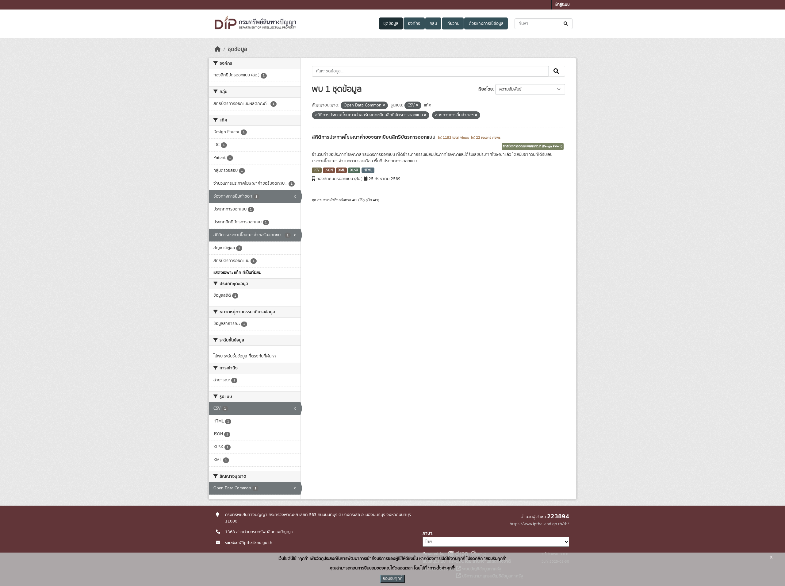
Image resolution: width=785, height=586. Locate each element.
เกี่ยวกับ (452, 24)
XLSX (354, 170)
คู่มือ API (372, 200)
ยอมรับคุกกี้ (392, 579)
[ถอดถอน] (384, 105)
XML (341, 170)
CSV (317, 170)
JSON (329, 170)
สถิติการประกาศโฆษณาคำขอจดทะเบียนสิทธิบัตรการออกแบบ (374, 137)
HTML (368, 170)
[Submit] (566, 23)
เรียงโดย (485, 89)
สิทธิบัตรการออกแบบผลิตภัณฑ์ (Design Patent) (532, 146)
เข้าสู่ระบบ (562, 5)
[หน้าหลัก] (218, 49)
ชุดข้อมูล (390, 24)
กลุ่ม (433, 24)
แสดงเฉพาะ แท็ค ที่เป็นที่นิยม (237, 273)
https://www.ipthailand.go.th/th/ (539, 524)
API (354, 200)
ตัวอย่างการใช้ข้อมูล (486, 24)
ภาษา (427, 533)
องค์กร (414, 24)
